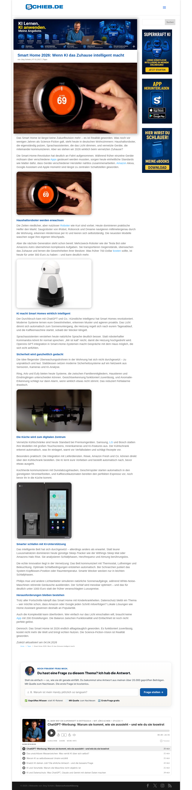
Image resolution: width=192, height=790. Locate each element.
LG (111, 442)
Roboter (65, 225)
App (18, 618)
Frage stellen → (153, 692)
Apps (53, 159)
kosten (117, 250)
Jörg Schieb (26, 59)
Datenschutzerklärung (67, 785)
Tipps (45, 59)
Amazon (121, 163)
